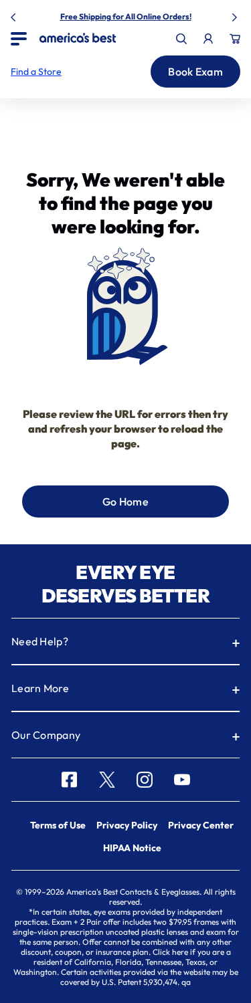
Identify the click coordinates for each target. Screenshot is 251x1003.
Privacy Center (201, 825)
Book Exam (195, 71)
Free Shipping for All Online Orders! (125, 16)
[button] (36, 72)
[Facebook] (69, 780)
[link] (77, 38)
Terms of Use (58, 825)
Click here (170, 952)
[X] (107, 780)
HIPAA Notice (132, 848)
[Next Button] (236, 15)
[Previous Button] (15, 15)
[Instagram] (145, 780)
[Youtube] (182, 780)
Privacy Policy (126, 825)
